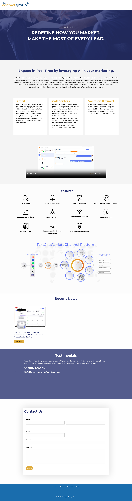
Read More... (19, 341)
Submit (29, 468)
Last (67, 427)
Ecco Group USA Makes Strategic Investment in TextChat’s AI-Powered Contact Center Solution (28, 335)
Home (54, 487)
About (61, 487)
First (27, 427)
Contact (70, 487)
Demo (78, 487)
